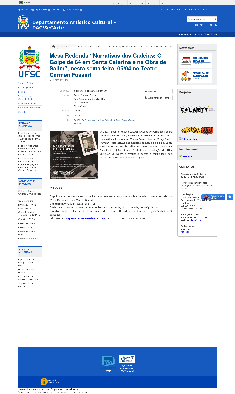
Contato (22, 112)
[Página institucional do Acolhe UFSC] (187, 156)
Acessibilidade (168, 9)
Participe (152, 3)
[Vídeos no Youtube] (206, 25)
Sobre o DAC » (25, 83)
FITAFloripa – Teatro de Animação (28, 206)
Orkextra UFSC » (26, 219)
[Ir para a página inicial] (53, 46)
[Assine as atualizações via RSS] (216, 25)
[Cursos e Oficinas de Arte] (197, 122)
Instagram (186, 228)
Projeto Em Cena (26, 223)
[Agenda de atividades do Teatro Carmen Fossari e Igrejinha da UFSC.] (195, 67)
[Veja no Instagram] (211, 25)
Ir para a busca (58, 10)
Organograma (25, 87)
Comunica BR (136, 3)
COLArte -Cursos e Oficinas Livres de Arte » (29, 193)
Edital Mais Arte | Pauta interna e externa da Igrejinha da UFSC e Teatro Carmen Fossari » (28, 164)
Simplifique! (119, 3)
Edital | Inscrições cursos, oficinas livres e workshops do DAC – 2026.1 (29, 137)
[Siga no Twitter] (201, 25)
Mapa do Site (200, 9)
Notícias (63, 46)
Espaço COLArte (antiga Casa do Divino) (26, 262)
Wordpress (72, 389)
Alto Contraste (184, 9)
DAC (78, 120)
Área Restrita (185, 34)
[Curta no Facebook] (196, 25)
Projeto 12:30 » (26, 227)
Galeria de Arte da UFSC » (27, 271)
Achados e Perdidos (28, 103)
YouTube (185, 231)
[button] (157, 97)
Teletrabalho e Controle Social (26, 97)
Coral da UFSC (25, 200)
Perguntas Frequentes (29, 107)
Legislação (192, 3)
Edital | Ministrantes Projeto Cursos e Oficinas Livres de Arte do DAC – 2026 (29, 150)
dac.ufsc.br (195, 220)
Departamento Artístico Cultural (98, 120)
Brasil (27, 2)
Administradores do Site (206, 34)
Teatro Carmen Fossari (26, 285)
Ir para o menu (42, 10)
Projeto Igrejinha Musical (26, 233)
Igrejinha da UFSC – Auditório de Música (28, 278)
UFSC (79, 123)
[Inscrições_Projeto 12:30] (197, 135)
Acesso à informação (171, 3)
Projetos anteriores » (28, 238)
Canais (205, 3)
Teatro (80, 115)
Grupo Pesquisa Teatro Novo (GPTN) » (29, 213)
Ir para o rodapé (74, 10)
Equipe (21, 91)
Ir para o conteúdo (26, 10)
